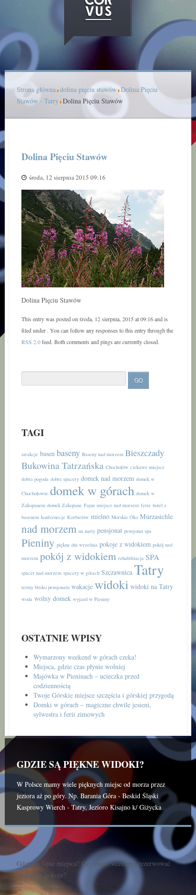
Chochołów (117, 467)
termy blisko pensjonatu (45, 587)
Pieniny (38, 542)
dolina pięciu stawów (88, 89)
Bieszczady (144, 452)
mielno (100, 516)
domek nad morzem (107, 478)
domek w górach (92, 490)
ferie (146, 505)
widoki (111, 584)
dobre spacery (64, 479)
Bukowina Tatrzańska (62, 465)
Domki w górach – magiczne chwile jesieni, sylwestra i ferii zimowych (92, 709)
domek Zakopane (64, 505)
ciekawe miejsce (147, 467)
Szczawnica (116, 572)
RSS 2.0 (30, 342)
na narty (86, 531)
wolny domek (52, 598)
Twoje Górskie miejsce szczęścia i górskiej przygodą (103, 695)
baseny (68, 452)
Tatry (149, 569)
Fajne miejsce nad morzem (111, 505)
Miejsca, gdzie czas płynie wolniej (79, 666)
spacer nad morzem (41, 573)
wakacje (82, 586)
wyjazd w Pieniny (91, 599)
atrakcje (29, 454)
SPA (152, 557)
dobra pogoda (35, 479)
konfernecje (53, 517)
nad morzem (49, 528)
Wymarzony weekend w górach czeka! (85, 656)
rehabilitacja (131, 558)
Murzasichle (156, 516)
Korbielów (78, 517)
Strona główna (36, 89)
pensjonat (109, 530)
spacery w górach (81, 573)
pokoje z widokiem (125, 544)
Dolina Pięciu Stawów (64, 156)
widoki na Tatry (151, 586)
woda (26, 599)
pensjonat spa (137, 531)
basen (47, 453)
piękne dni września (77, 544)
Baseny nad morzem (102, 454)
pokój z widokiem (78, 556)
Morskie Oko (124, 517)
